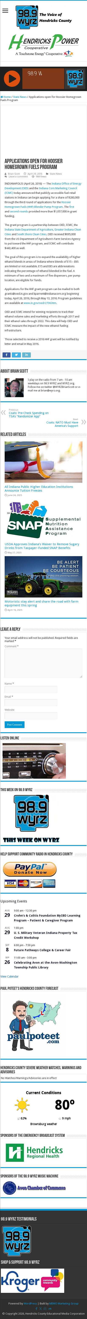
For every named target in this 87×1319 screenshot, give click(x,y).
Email (9, 696)
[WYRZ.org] (44, 16)
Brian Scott (14, 174)
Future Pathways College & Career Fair (42, 950)
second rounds (19, 211)
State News (20, 96)
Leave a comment (18, 176)
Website (9, 709)
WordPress (30, 1303)
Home (7, 96)
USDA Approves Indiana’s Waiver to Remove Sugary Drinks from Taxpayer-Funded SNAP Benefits (42, 546)
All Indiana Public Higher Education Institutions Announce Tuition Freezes (39, 488)
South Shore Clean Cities (31, 234)
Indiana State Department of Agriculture (29, 229)
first (71, 206)
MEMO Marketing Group (64, 1303)
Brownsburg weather (43, 1124)
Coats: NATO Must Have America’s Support (62, 423)
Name (9, 683)
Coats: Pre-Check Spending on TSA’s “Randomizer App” (29, 413)
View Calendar (9, 976)
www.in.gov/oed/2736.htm (40, 303)
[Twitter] (40, 1308)
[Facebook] (36, 1308)
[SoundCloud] (50, 1308)
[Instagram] (45, 1308)
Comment (12, 646)
